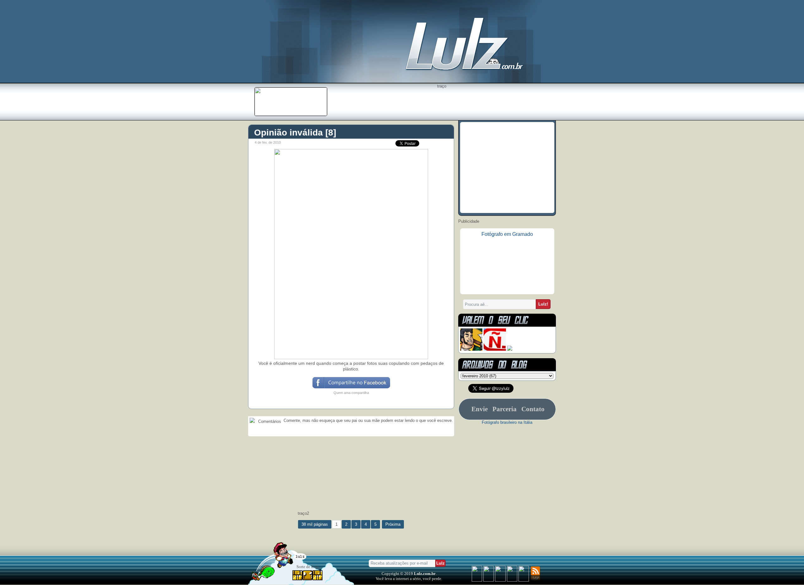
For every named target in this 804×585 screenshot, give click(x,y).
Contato (533, 409)
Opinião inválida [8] (295, 132)
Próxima (392, 524)
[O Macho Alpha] (471, 349)
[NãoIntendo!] (495, 349)
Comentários (269, 421)
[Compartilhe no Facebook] (351, 388)
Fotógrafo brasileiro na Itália (507, 422)
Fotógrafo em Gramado (507, 234)
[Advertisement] (441, 102)
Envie (479, 409)
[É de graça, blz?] (291, 114)
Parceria (504, 409)
